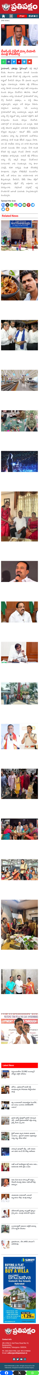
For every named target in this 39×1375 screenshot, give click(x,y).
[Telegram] (33, 205)
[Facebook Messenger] (20, 205)
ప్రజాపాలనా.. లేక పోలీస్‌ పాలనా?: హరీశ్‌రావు (23, 1243)
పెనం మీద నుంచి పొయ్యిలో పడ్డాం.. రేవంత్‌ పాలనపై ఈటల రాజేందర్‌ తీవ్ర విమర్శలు (23, 1182)
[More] (7, 209)
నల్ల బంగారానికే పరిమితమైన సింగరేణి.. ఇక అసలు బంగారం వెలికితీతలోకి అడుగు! (24, 1104)
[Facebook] (30, 16)
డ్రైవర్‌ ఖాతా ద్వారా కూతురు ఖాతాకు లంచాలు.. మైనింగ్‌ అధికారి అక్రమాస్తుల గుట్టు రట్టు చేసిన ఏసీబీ (24, 1135)
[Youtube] (34, 16)
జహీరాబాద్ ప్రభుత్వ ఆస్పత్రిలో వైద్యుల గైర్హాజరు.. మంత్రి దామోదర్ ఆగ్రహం (23, 1212)
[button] (11, 16)
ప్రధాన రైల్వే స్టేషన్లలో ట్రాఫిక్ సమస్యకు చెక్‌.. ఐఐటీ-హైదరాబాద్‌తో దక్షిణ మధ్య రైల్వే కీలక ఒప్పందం (23, 1120)
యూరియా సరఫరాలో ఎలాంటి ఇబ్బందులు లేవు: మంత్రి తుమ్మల (21, 1196)
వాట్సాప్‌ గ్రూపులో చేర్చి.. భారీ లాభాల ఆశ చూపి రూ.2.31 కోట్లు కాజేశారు (23, 1150)
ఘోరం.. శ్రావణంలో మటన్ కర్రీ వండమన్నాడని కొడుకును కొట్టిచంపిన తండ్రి (23, 1089)
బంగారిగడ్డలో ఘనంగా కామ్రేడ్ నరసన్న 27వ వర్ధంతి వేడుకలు (23, 1227)
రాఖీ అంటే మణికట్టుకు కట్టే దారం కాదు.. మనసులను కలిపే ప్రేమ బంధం (24, 1165)
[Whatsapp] (12, 205)
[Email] (24, 205)
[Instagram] (37, 16)
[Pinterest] (28, 205)
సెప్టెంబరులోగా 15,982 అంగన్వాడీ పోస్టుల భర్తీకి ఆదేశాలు (23, 1072)
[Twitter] (32, 16)
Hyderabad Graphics (29, 1368)
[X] (7, 205)
